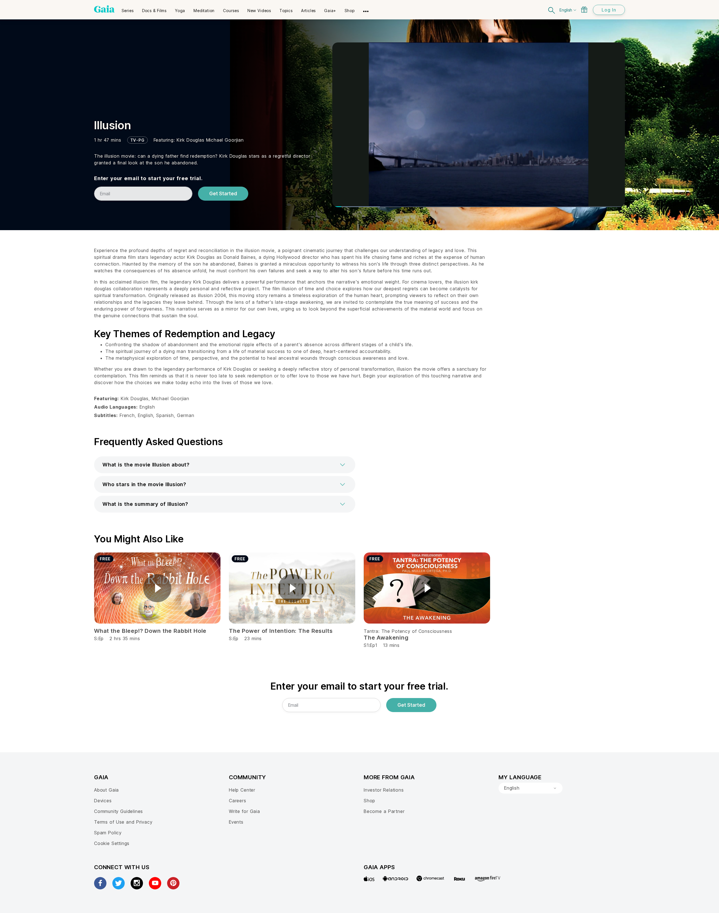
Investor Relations (384, 790)
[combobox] (531, 788)
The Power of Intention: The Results (281, 630)
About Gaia (106, 790)
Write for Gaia (244, 811)
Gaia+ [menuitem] (330, 10)
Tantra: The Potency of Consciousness (408, 631)
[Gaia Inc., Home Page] (104, 9)
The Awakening (386, 637)
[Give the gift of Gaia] (584, 9)
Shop (369, 800)
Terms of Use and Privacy (123, 822)
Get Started (223, 193)
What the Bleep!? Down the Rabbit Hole (150, 630)
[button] (225, 465)
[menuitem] (128, 9)
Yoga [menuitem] (180, 10)
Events (236, 822)
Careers (237, 800)
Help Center (242, 790)
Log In (609, 10)
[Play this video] (157, 588)
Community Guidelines (118, 811)
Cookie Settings (111, 843)
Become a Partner (384, 811)
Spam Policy (108, 832)
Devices (103, 800)
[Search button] (552, 10)
